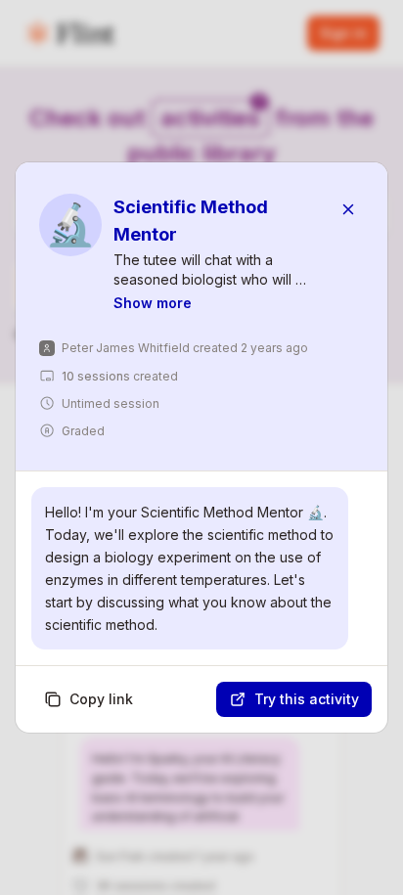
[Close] (348, 209)
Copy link (101, 699)
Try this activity (306, 699)
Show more (152, 302)
